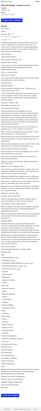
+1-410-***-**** (6, 40)
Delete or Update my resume (22, 409)
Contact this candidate (11, 20)
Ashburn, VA (5, 10)
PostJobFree (7, 409)
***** (12, 34)
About (35, 409)
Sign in (37, 1)
